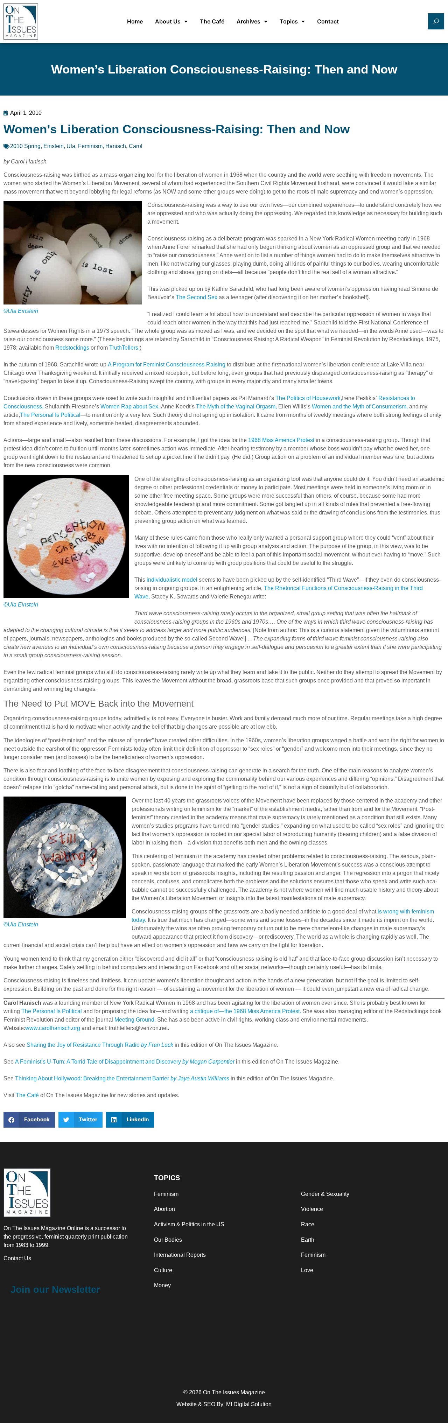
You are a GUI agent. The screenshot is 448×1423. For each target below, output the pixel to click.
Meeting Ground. (135, 1020)
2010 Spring (25, 146)
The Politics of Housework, (308, 398)
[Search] (436, 21)
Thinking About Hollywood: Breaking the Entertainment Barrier (122, 1078)
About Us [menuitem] (168, 21)
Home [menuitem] (135, 21)
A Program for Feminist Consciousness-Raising (166, 364)
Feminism (90, 146)
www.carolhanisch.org (52, 1028)
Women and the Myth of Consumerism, (360, 406)
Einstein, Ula (59, 146)
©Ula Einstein (21, 311)
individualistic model (172, 580)
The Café (27, 1095)
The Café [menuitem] (212, 21)
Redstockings (72, 348)
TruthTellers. (124, 348)
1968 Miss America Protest (281, 440)
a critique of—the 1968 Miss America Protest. (245, 1011)
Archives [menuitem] (248, 21)
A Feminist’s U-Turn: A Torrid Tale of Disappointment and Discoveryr (124, 1062)
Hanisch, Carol (123, 146)
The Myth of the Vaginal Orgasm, (236, 406)
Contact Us (17, 1258)
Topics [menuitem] (289, 21)
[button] (29, 1120)
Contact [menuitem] (328, 21)
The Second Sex (196, 297)
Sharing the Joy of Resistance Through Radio (100, 1045)
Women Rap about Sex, (130, 406)
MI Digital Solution (249, 1404)
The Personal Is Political (50, 415)
